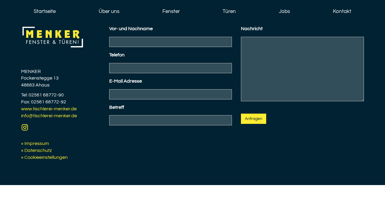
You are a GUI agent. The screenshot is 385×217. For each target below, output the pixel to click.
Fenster (171, 11)
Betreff (116, 107)
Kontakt (342, 11)
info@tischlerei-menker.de (49, 115)
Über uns (109, 11)
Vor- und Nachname (131, 28)
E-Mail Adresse (125, 81)
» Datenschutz (36, 150)
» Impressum (35, 143)
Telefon (117, 54)
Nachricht (252, 28)
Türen (229, 11)
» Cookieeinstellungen (44, 157)
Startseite (45, 11)
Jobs (284, 11)
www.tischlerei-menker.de (49, 108)
